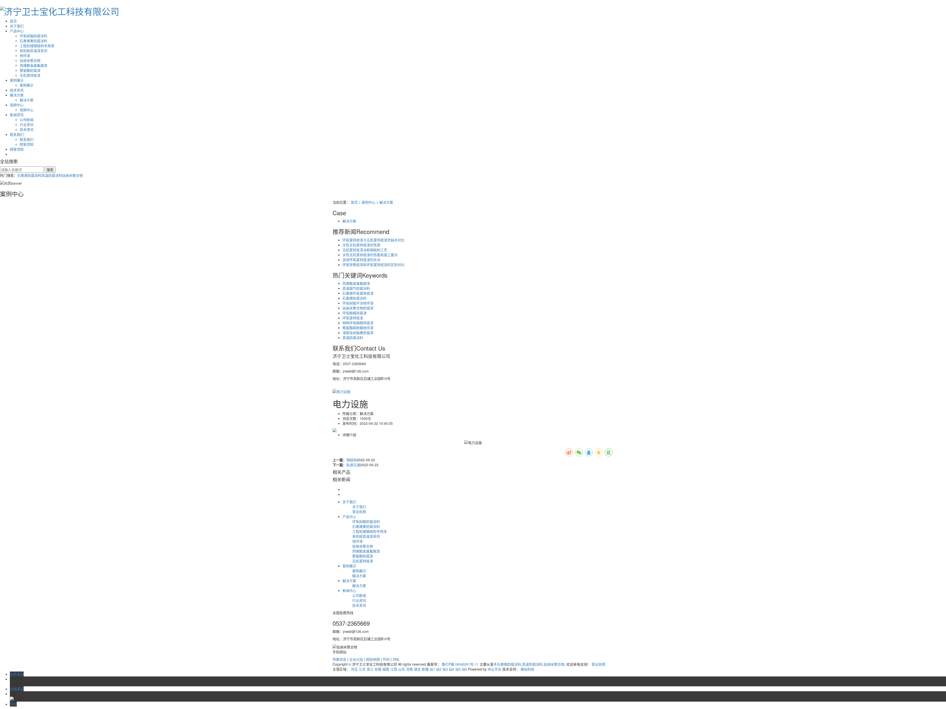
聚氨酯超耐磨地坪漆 (357, 327)
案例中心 (368, 202)
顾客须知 (27, 144)
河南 (409, 669)
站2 (438, 669)
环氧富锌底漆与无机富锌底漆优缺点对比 (373, 239)
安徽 (377, 669)
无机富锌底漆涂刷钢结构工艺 (364, 249)
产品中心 (17, 30)
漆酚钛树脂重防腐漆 (357, 332)
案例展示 (17, 80)
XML (396, 659)
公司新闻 (27, 119)
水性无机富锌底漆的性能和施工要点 (370, 254)
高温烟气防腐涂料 (356, 288)
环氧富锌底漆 (352, 317)
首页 (13, 20)
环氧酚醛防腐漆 (354, 312)
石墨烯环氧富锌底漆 (357, 293)
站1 (432, 669)
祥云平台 (494, 669)
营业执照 (359, 511)
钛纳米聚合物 (30, 60)
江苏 (362, 669)
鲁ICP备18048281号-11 (460, 664)
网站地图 (373, 659)
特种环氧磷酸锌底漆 (357, 322)
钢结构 (351, 459)
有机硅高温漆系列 (33, 50)
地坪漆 (25, 55)
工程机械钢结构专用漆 (37, 45)
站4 (451, 669)
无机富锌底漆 (30, 75)
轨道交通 (353, 464)
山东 (401, 669)
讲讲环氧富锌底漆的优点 (361, 259)
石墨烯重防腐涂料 (33, 40)
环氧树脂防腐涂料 (33, 35)
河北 (354, 669)
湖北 (417, 669)
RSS (386, 659)
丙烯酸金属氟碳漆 (33, 65)
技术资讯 (17, 90)
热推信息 (339, 659)
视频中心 (17, 104)
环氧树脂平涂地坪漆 (357, 303)
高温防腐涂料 (51, 175)
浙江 (370, 669)
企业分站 (356, 659)
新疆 (425, 669)
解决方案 (17, 94)
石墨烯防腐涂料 (29, 175)
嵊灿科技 (527, 669)
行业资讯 (27, 124)
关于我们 (17, 25)
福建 (385, 669)
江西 (393, 669)
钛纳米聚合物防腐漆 (357, 307)
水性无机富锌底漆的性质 (361, 244)
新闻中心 (349, 590)
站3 (445, 669)
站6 (464, 669)
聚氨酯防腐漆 (30, 70)
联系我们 (17, 134)
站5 (458, 669)
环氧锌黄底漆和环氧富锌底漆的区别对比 (373, 264)
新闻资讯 (17, 114)
